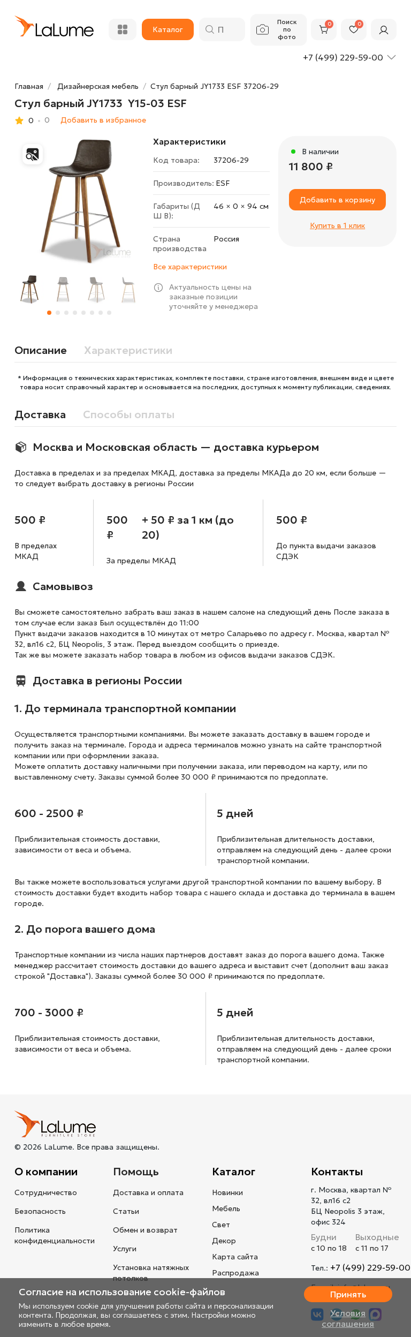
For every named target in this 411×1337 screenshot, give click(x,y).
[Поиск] (210, 29)
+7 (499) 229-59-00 (370, 1267)
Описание (40, 350)
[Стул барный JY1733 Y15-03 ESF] (79, 201)
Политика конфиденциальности (54, 1235)
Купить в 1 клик (337, 225)
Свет (221, 1224)
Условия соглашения (348, 1318)
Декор (224, 1240)
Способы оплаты (128, 414)
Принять (348, 1294)
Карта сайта (235, 1257)
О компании (46, 1172)
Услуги (124, 1248)
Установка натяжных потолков (151, 1273)
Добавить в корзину (337, 200)
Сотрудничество (45, 1192)
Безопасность (40, 1211)
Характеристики (128, 350)
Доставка (40, 414)
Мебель (226, 1208)
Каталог (233, 1172)
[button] (49, 313)
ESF (223, 183)
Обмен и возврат (145, 1230)
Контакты (337, 1172)
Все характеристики (190, 266)
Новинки (227, 1192)
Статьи (126, 1211)
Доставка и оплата (148, 1192)
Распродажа (235, 1273)
